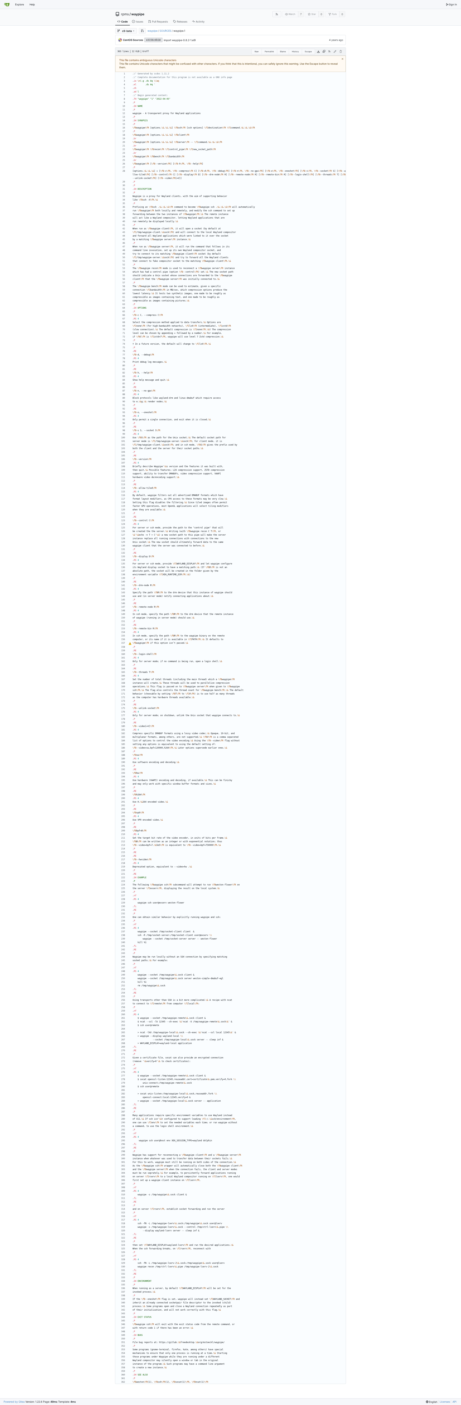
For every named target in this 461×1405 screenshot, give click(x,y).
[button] (142, 31)
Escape (308, 51)
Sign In (453, 4)
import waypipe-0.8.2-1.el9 (180, 40)
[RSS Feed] (276, 14)
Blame (283, 51)
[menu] (431, 1401)
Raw (257, 51)
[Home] (7, 4)
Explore (19, 4)
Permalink (269, 51)
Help (32, 4)
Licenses (445, 1401)
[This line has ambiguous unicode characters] (129, 643)
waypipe (137, 14)
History (295, 51)
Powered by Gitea (14, 1401)
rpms (125, 14)
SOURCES (165, 30)
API (454, 1401)
